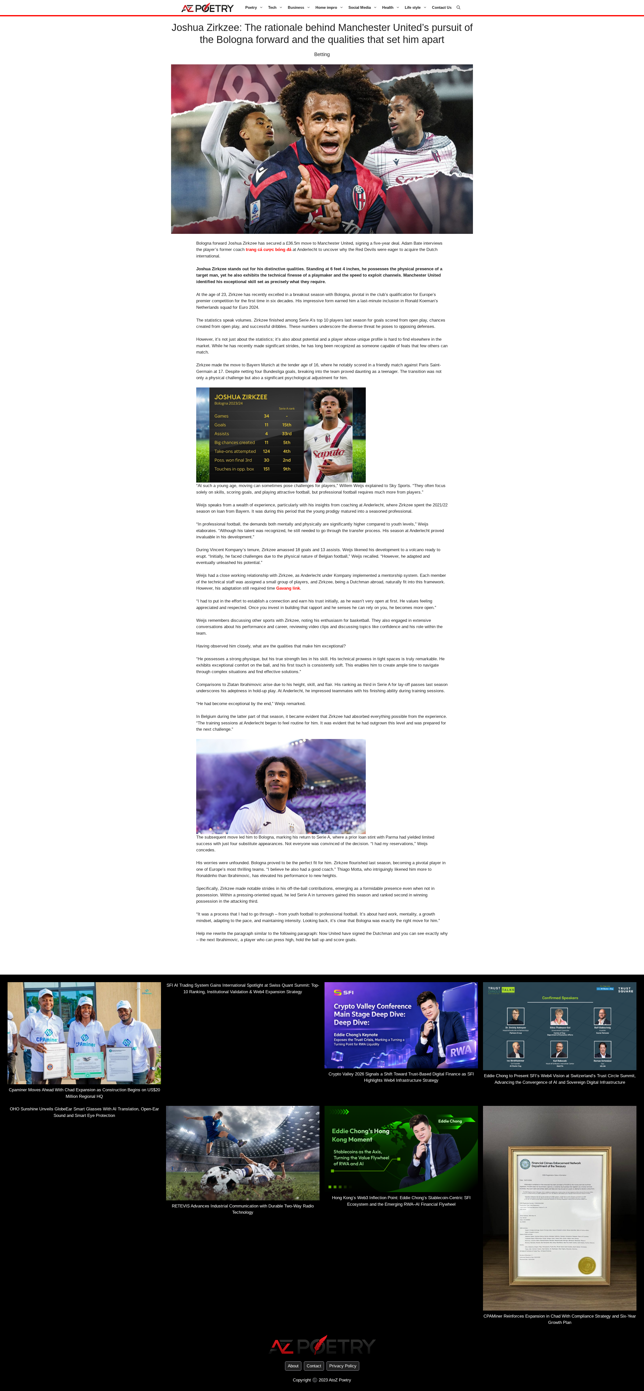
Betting (322, 54)
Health (387, 7)
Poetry (251, 7)
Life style (413, 7)
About (293, 1366)
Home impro (326, 7)
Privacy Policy (342, 1366)
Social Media (359, 7)
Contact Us (442, 7)
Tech (272, 7)
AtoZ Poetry (340, 1380)
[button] (458, 7)
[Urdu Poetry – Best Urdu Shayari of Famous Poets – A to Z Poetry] (207, 7)
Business (296, 7)
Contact (314, 1366)
